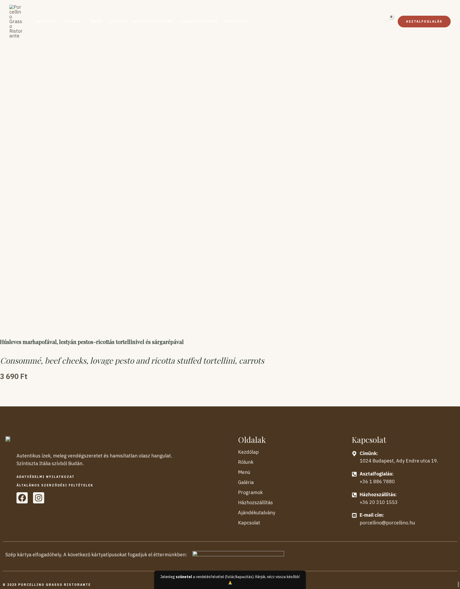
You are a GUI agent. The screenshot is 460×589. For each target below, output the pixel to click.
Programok (250, 492)
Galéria (246, 482)
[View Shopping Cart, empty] (387, 21)
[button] (74, 21)
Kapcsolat (249, 523)
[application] (82, 21)
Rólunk (245, 462)
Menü (244, 472)
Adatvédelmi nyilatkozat (46, 477)
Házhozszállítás (255, 502)
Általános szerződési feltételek (55, 485)
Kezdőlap (248, 452)
